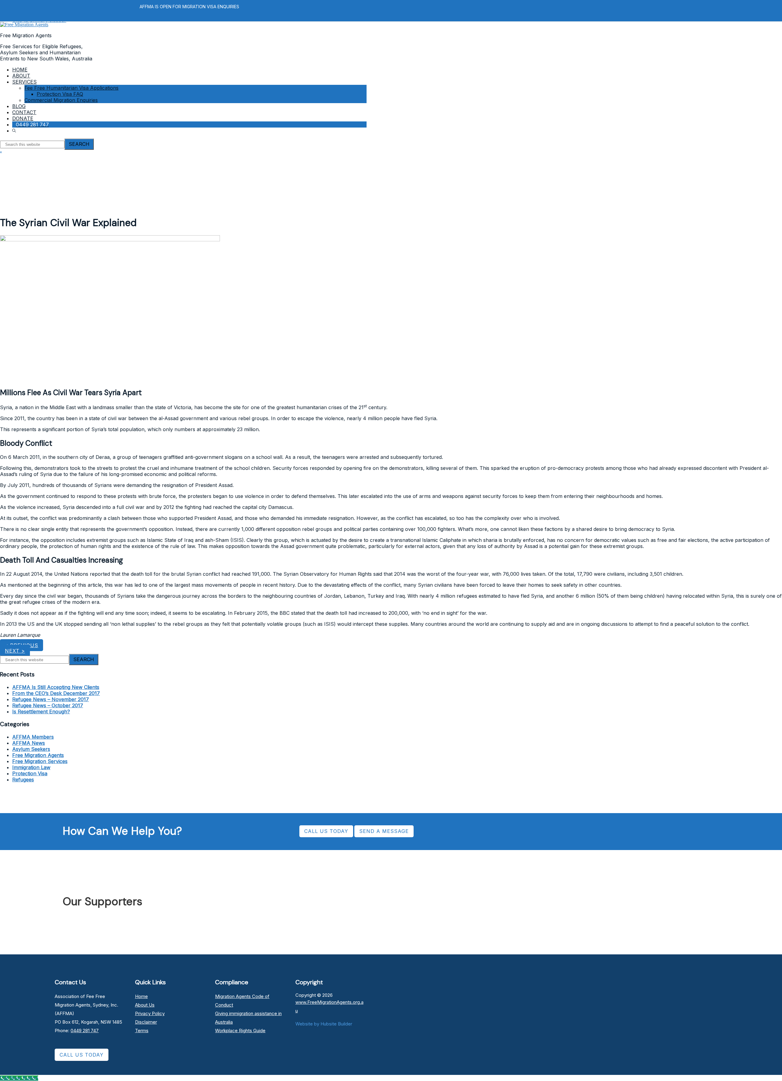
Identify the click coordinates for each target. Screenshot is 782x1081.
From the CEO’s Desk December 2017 (56, 693)
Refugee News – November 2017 (50, 699)
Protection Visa (29, 773)
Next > (15, 651)
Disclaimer (146, 1022)
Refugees (23, 780)
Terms (141, 1030)
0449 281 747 (85, 1030)
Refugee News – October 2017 (47, 705)
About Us (145, 1005)
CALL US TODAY (326, 831)
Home (141, 996)
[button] (14, 131)
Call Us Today (82, 1055)
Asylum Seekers (31, 749)
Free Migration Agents (38, 755)
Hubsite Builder (336, 1024)
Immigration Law (31, 767)
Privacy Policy (150, 1013)
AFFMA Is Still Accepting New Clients (55, 687)
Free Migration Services (40, 761)
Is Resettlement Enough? (41, 711)
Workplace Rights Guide (240, 1030)
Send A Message (384, 831)
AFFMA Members (33, 737)
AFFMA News (28, 743)
